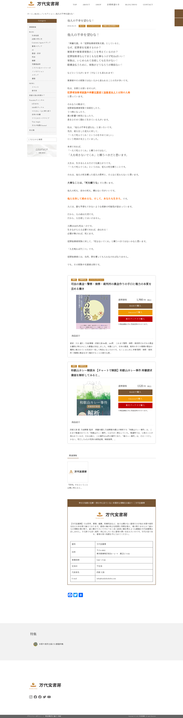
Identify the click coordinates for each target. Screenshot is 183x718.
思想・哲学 (36, 54)
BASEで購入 (135, 306)
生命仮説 (35, 36)
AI (33, 50)
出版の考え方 (37, 39)
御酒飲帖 (32, 27)
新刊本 (34, 91)
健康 (33, 61)
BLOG (82, 26)
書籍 (74, 280)
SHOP (98, 4)
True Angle (36, 122)
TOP (75, 4)
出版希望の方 (113, 4)
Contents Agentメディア (41, 43)
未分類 (31, 130)
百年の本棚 (36, 115)
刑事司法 (83, 280)
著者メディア (37, 46)
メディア (35, 75)
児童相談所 (36, 64)
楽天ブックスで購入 (135, 319)
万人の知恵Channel (39, 125)
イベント (35, 87)
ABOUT (86, 4)
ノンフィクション (96, 280)
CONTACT (148, 4)
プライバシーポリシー (34, 716)
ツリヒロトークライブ (40, 118)
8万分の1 (35, 104)
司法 (33, 57)
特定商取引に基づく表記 (53, 716)
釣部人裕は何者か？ (110, 26)
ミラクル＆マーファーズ (41, 68)
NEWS (31, 84)
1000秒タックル (38, 108)
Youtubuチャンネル (36, 100)
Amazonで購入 (135, 312)
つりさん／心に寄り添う (41, 111)
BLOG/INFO (131, 4)
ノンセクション (93, 26)
